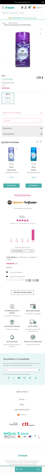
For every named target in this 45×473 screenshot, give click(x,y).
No (35, 280)
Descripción (7, 128)
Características (8, 134)
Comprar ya (11, 185)
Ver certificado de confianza (23, 208)
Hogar (4, 23)
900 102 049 (17, 316)
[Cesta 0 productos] (29, 7)
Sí (28, 280)
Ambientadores (13, 23)
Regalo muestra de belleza (12, 113)
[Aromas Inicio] (9, 7)
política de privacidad (24, 374)
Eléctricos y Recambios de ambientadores (17, 25)
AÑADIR (29, 468)
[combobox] (22, 13)
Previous (37, 141)
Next (40, 141)
